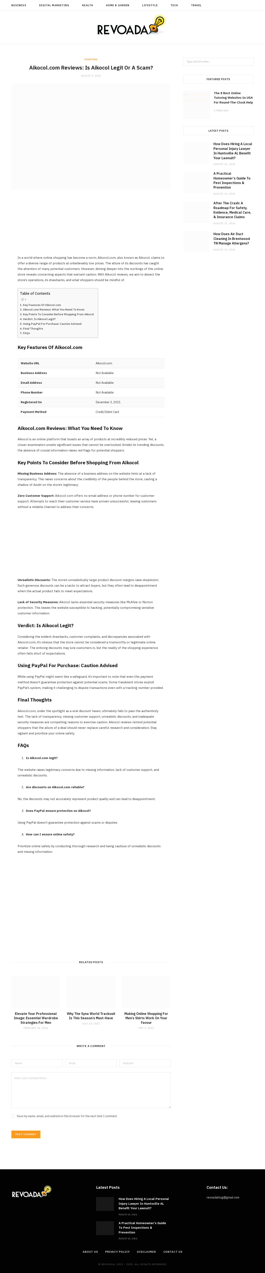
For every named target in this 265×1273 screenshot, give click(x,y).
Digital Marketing (54, 5)
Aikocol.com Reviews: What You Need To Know (53, 309)
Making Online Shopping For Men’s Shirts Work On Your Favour (146, 1018)
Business (18, 5)
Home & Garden (117, 5)
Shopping (91, 59)
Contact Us (172, 1252)
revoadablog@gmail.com (223, 1197)
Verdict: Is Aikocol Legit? (39, 319)
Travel (196, 5)
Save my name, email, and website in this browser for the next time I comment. (67, 1116)
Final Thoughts (33, 328)
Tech (174, 5)
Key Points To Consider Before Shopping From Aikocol (58, 314)
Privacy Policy (117, 1252)
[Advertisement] (91, 226)
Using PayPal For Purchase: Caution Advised (52, 324)
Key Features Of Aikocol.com (42, 305)
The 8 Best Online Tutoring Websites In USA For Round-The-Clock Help (233, 97)
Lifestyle (150, 5)
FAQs (26, 333)
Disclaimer (146, 1252)
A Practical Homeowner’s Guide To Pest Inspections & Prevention (142, 1227)
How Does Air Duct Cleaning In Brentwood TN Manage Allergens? (231, 238)
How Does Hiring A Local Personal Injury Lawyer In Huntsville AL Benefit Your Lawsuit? (144, 1203)
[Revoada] (132, 24)
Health (87, 5)
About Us (90, 1252)
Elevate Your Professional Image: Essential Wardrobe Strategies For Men (36, 1018)
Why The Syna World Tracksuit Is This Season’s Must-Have (91, 1016)
